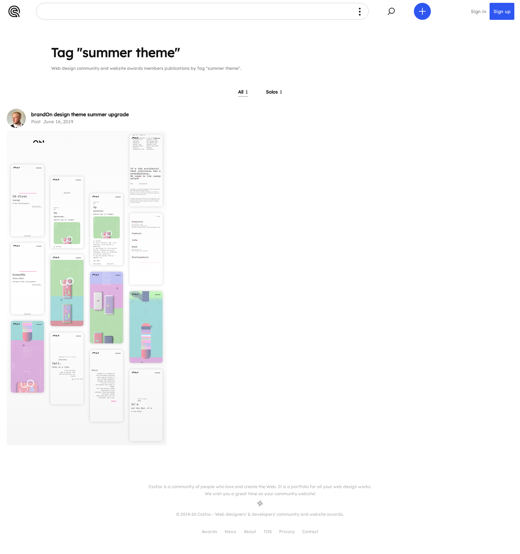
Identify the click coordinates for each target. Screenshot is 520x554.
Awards (209, 531)
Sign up (501, 11)
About (250, 531)
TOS (268, 531)
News (230, 531)
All (243, 92)
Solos (274, 92)
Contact (310, 531)
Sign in (478, 11)
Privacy (287, 531)
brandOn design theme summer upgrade (80, 114)
